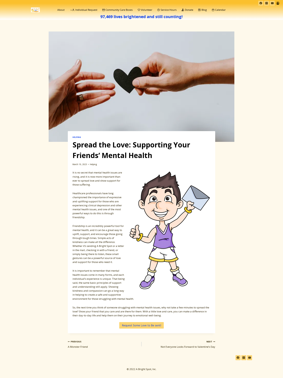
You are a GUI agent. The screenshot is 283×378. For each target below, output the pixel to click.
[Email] (272, 3)
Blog (204, 9)
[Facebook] (260, 3)
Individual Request (86, 9)
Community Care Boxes (119, 9)
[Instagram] (266, 3)
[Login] (277, 3)
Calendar (220, 9)
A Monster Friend (78, 344)
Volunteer (146, 9)
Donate (189, 9)
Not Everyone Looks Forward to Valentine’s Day (188, 344)
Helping (77, 137)
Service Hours (169, 9)
